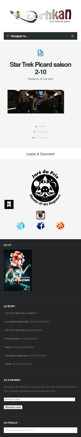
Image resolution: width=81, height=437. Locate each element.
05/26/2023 (42, 132)
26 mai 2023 (46, 79)
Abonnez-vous (13, 407)
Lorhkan (42, 126)
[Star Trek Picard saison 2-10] (40, 54)
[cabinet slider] (72, 36)
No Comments (42, 137)
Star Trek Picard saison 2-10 (40, 68)
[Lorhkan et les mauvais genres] (40, 21)
